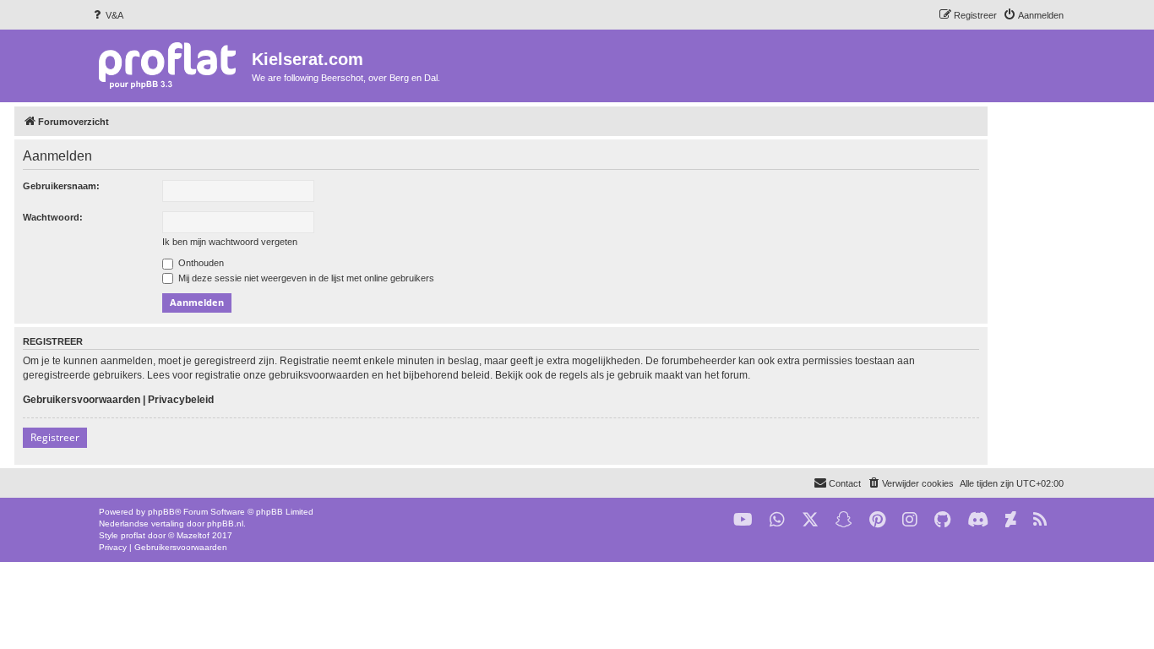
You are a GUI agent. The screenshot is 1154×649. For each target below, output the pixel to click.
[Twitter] (810, 520)
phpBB (161, 511)
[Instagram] (910, 520)
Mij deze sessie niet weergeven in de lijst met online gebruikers (305, 278)
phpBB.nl (225, 523)
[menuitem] (106, 15)
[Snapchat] (844, 520)
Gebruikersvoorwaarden (81, 400)
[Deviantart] (1011, 520)
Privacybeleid (181, 400)
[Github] (942, 520)
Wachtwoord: (53, 217)
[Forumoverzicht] (171, 64)
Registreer (54, 437)
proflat (133, 535)
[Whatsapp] (777, 520)
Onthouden (200, 263)
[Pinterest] (877, 520)
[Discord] (978, 520)
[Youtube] (743, 520)
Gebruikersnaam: (61, 186)
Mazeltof (193, 535)
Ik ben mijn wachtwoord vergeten (229, 242)
